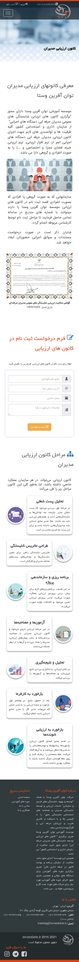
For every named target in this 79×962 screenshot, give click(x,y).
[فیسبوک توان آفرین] (24, 955)
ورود (22, 4)
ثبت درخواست (38, 426)
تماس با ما (24, 805)
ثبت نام (11, 4)
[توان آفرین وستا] (59, 11)
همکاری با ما (24, 810)
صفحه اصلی (24, 797)
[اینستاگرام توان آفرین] (7, 955)
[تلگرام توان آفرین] (15, 955)
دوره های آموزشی (21, 801)
